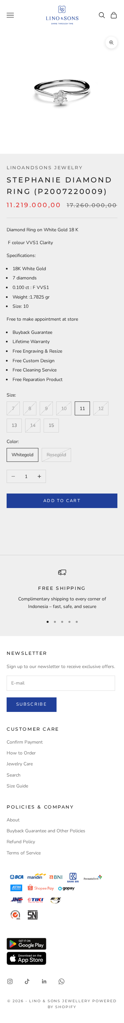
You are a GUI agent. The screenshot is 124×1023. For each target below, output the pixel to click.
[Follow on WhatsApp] (61, 981)
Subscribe (31, 704)
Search (14, 775)
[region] (62, 589)
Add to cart (62, 501)
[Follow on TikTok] (27, 981)
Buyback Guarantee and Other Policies (46, 831)
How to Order (21, 753)
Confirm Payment (25, 742)
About (13, 820)
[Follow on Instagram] (10, 981)
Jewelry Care (20, 764)
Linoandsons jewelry (45, 168)
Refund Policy (21, 842)
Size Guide (17, 786)
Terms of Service (24, 853)
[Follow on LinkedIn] (44, 981)
